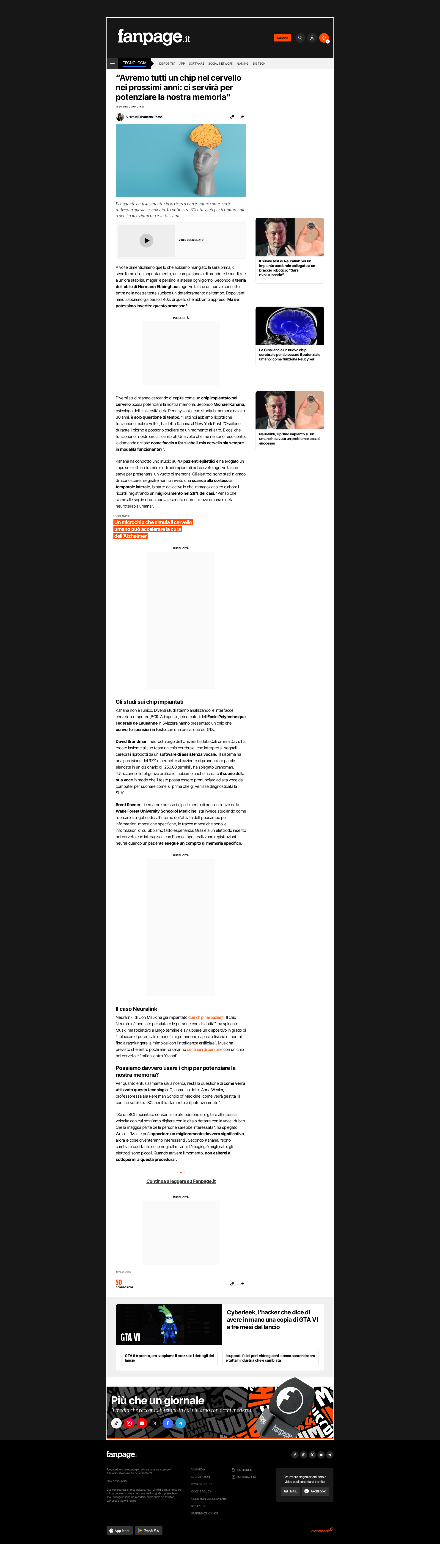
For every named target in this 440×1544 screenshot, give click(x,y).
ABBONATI (282, 37)
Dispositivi (167, 63)
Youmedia (198, 1469)
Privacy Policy (201, 1484)
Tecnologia (134, 62)
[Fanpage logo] (148, 38)
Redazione (198, 1506)
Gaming (242, 63)
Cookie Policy (201, 1491)
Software (196, 63)
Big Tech (259, 63)
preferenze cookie (204, 1513)
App (182, 63)
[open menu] (112, 63)
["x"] (155, 1423)
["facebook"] (167, 1423)
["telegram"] (180, 1423)
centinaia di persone (205, 1049)
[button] (242, 117)
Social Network (220, 63)
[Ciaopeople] (322, 1532)
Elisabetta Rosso (150, 117)
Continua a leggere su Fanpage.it (181, 1181)
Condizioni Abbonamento (209, 1498)
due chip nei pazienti (206, 1017)
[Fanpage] (123, 1455)
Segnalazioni (200, 1476)
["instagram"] (129, 1423)
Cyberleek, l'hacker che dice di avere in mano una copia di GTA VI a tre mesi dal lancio (272, 1319)
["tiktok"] (116, 1423)
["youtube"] (142, 1423)
